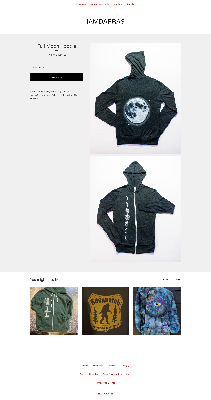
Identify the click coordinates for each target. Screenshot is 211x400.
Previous (166, 279)
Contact (118, 4)
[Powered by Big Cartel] (105, 394)
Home (85, 365)
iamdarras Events (99, 4)
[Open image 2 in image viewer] (135, 209)
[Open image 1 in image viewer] (135, 98)
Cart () (131, 4)
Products (81, 4)
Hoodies (93, 374)
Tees (82, 374)
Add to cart (57, 77)
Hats (128, 374)
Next (178, 279)
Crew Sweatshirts (112, 374)
